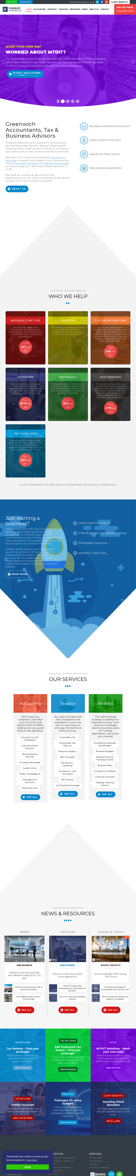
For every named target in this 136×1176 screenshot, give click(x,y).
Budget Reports (110, 965)
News (85, 9)
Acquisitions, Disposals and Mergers (105, 744)
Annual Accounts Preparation (29, 738)
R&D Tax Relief (67, 757)
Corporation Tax (67, 737)
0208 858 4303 (14, 1174)
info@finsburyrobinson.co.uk (82, 2)
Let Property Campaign (68, 785)
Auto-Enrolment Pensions (30, 747)
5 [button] (77, 101)
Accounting (39, 9)
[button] (3, 61)
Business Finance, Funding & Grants (105, 758)
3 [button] (67, 101)
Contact (104, 9)
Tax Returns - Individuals (67, 764)
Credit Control (30, 768)
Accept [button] (27, 1167)
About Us (94, 9)
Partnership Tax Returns (67, 744)
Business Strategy (26, 163)
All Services (95, 1157)
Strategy (52, 9)
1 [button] (58, 101)
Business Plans (104, 765)
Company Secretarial (29, 762)
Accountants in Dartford (60, 1161)
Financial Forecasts (104, 777)
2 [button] (62, 101)
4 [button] (72, 101)
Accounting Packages (59, 1167)
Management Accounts (30, 781)
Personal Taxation (67, 751)
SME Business (24, 965)
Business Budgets (105, 751)
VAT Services (67, 779)
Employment (67, 965)
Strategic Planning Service (105, 783)
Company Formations (105, 771)
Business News (55, 1170)
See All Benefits (24, 80)
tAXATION (63, 9)
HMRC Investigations (29, 774)
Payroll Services (30, 788)
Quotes (11, 2)
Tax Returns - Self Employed (67, 772)
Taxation (94, 1164)
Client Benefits (119, 2)
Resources (75, 9)
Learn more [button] (31, 1160)
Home (29, 9)
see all (32, 797)
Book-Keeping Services (29, 755)
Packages (25, 2)
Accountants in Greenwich (61, 1157)
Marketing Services (56, 163)
